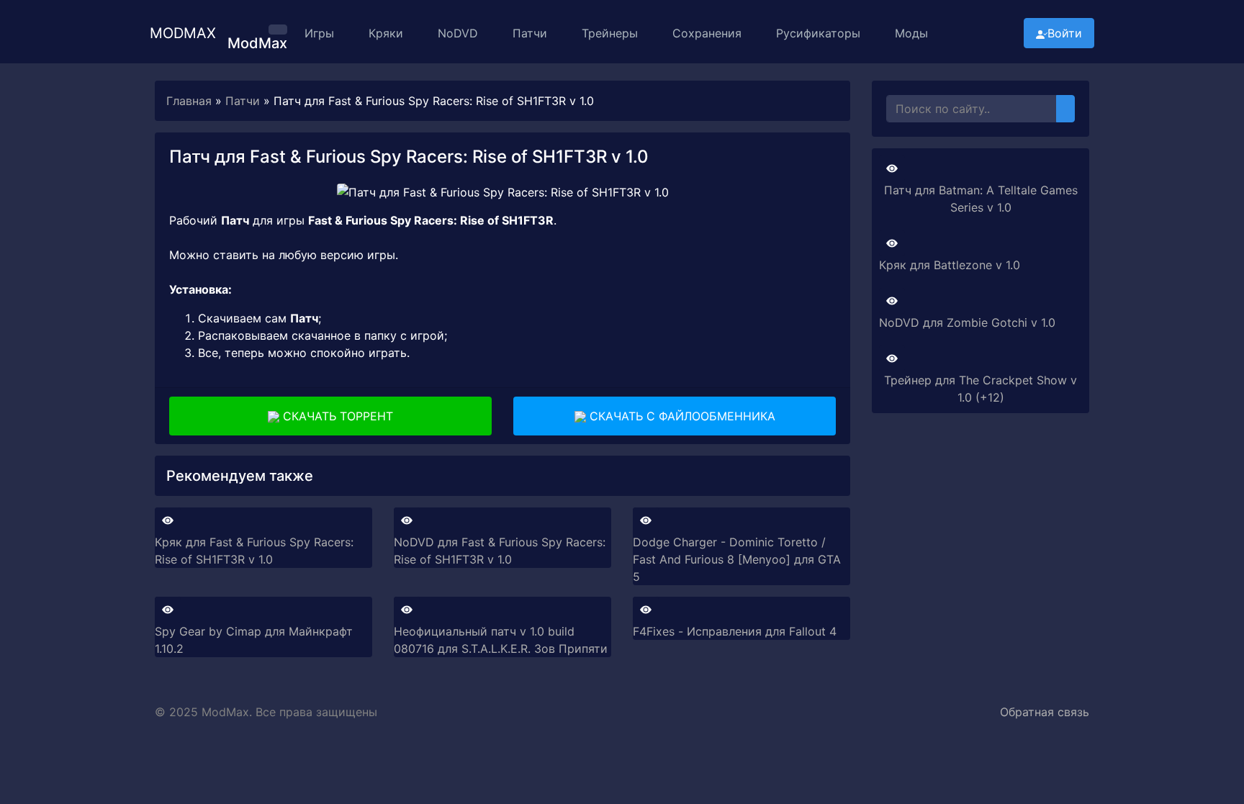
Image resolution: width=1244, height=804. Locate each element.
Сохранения (707, 33)
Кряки (386, 33)
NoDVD (458, 33)
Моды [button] (911, 33)
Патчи (530, 33)
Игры (319, 33)
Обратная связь (1044, 712)
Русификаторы (818, 33)
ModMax (183, 33)
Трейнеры (610, 33)
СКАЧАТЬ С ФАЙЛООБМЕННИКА (680, 416)
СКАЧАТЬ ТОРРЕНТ (336, 416)
